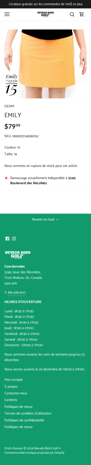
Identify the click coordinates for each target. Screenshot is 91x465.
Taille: (8, 154)
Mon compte (13, 380)
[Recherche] (72, 14)
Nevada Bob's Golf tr (47, 448)
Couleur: (10, 147)
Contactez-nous (15, 393)
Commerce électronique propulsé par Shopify (34, 452)
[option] (45, 64)
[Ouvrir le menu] (6, 14)
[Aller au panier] (81, 14)
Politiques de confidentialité (24, 420)
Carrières (10, 400)
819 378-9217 (17, 293)
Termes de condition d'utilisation (27, 413)
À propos (11, 387)
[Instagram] (14, 238)
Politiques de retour (18, 407)
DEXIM (9, 106)
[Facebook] (7, 238)
